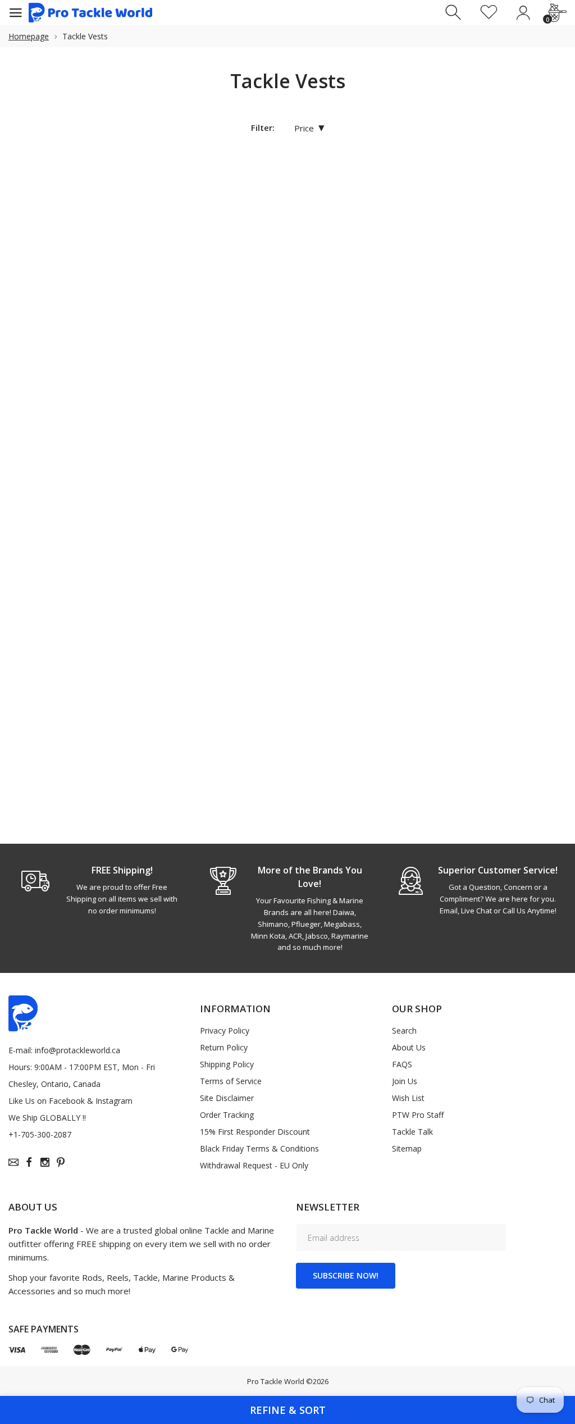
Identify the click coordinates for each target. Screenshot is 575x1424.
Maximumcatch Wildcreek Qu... (508, 522)
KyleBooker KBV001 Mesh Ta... (57, 522)
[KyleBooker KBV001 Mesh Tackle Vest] (57, 448)
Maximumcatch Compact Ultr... (280, 522)
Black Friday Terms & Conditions (259, 1148)
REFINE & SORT (288, 1410)
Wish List (408, 1098)
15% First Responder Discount (255, 1131)
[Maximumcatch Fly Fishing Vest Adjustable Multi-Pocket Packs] (400, 448)
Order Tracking (227, 1114)
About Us (409, 1047)
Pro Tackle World (275, 1381)
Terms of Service (231, 1081)
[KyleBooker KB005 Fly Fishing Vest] (515, 212)
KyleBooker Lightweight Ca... (167, 522)
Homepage (28, 36)
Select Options (62, 339)
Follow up (167, 812)
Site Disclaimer (227, 1098)
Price (309, 128)
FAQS (402, 1064)
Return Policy (224, 1047)
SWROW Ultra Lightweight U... (165, 759)
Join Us (404, 1081)
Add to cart (514, 575)
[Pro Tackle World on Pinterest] (61, 1162)
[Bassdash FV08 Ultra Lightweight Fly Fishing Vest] (172, 212)
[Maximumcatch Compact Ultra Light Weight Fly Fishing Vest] (286, 448)
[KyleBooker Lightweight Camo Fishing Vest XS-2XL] (172, 448)
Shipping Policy (227, 1064)
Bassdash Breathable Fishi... (55, 286)
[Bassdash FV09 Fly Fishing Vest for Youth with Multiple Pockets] (286, 212)
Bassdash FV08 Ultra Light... (164, 286)
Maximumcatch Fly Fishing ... (394, 522)
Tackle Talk (412, 1131)
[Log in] (523, 12)
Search (404, 1030)
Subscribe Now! (345, 1275)
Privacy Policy (224, 1030)
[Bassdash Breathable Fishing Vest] (57, 212)
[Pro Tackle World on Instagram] (45, 1162)
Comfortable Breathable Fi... (392, 286)
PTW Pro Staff (418, 1114)
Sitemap (407, 1148)
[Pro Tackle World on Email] (13, 1162)
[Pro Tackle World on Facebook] (29, 1162)
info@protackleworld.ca (77, 1050)
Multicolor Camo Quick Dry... (52, 759)
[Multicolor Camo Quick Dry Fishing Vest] (57, 684)
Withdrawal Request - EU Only (254, 1165)
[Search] (454, 12)
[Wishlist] (489, 12)
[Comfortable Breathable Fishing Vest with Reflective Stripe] (400, 212)
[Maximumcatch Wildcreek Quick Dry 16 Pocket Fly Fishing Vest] (515, 448)
